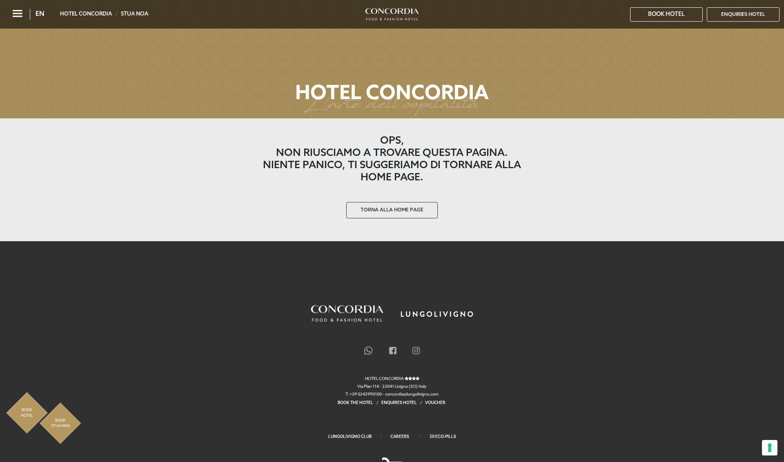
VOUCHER (435, 402)
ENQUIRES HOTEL (399, 402)
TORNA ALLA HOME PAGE (392, 210)
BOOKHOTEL (27, 413)
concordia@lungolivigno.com (412, 394)
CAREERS (399, 436)
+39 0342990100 (366, 394)
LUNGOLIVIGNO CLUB (350, 436)
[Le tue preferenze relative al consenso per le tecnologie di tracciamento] (769, 447)
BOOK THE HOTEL (355, 402)
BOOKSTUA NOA (60, 423)
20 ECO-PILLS (443, 436)
